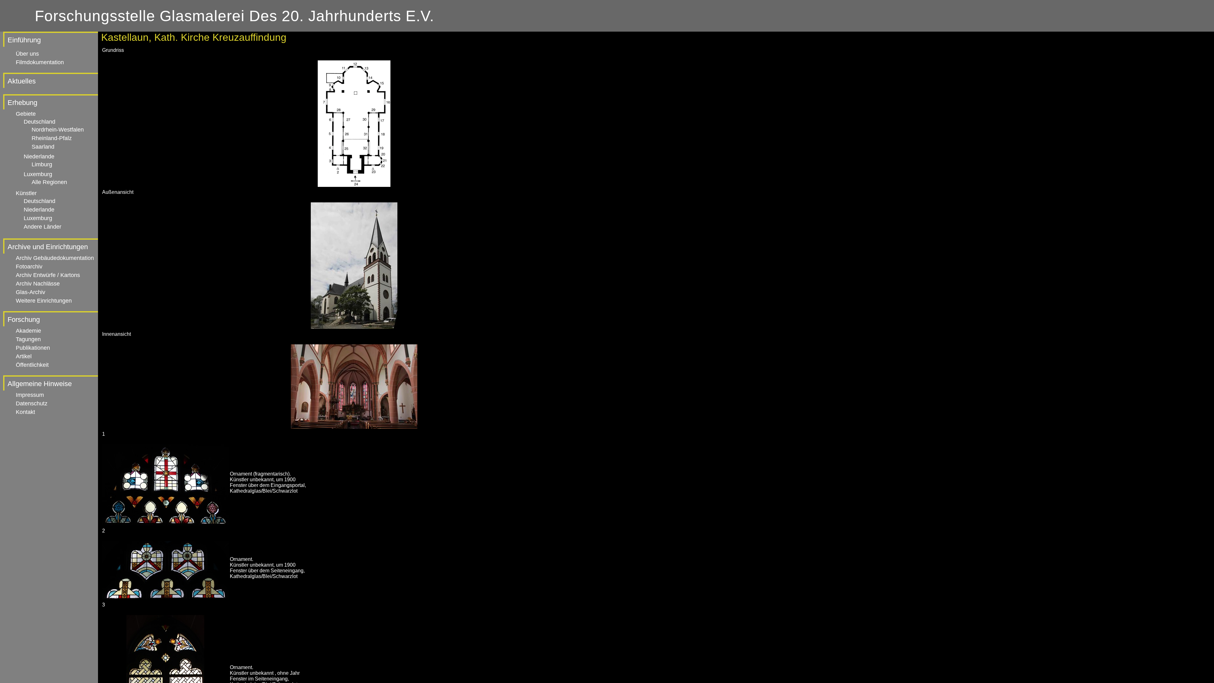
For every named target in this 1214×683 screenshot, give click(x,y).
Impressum (30, 395)
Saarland (43, 147)
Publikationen (33, 348)
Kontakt (25, 412)
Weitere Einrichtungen (44, 301)
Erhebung (22, 103)
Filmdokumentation (40, 62)
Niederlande (39, 156)
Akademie (28, 331)
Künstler (26, 193)
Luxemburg (38, 174)
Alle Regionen (49, 182)
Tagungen (28, 339)
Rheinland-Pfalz (52, 138)
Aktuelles (22, 81)
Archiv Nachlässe (38, 283)
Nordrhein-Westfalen (58, 129)
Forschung (24, 319)
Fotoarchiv (29, 266)
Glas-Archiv (30, 292)
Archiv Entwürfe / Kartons (48, 275)
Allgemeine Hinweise (40, 384)
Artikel (24, 356)
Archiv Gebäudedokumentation (55, 258)
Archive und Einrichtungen (48, 247)
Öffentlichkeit (32, 365)
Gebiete (26, 114)
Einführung (24, 40)
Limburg (42, 164)
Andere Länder (42, 227)
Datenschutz (31, 403)
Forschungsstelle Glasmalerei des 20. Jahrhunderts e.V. (234, 16)
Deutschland (39, 122)
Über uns (27, 54)
